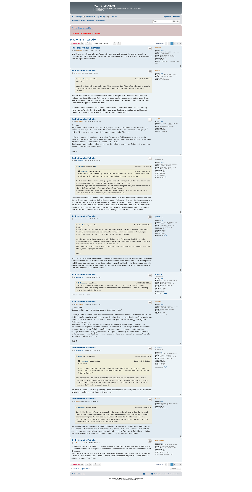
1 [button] (168, 43)
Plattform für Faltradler (83, 39)
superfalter (81, 79)
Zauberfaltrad (159, 440)
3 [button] (174, 43)
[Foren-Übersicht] (82, 6)
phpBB (119, 478)
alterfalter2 (158, 119)
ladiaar (157, 70)
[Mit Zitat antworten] (150, 48)
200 (162, 443)
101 (162, 73)
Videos (85, 28)
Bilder (80, 28)
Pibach (80, 166)
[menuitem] (88, 16)
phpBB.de (135, 479)
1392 (162, 122)
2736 (162, 162)
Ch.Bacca (158, 47)
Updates (75, 28)
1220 (162, 50)
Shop (91, 28)
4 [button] (177, 43)
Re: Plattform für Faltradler (86, 48)
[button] (166, 43)
